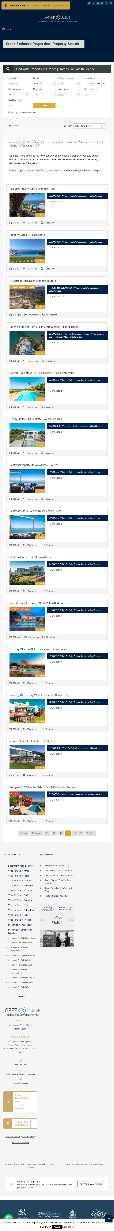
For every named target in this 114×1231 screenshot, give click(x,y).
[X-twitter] (93, 3)
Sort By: (68, 125)
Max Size (15, 100)
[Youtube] (98, 3)
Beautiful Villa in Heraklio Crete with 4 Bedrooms (38, 603)
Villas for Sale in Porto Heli (20, 885)
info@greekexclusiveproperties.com (20, 1074)
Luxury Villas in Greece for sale (58, 870)
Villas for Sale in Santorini (20, 900)
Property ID (13, 78)
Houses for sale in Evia (21, 987)
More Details (56, 201)
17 (68, 833)
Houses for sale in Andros (22, 978)
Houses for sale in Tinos (21, 965)
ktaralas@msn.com (20, 1083)
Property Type (90, 78)
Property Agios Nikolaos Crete (27, 234)
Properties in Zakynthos (23, 163)
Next (89, 833)
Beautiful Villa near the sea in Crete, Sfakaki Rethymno (42, 373)
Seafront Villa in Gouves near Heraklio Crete (35, 511)
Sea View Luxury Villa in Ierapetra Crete (32, 188)
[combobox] (44, 83)
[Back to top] (109, 1218)
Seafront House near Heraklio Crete (31, 557)
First (25, 833)
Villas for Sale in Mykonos (20, 890)
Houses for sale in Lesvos (22, 943)
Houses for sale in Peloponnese (19, 949)
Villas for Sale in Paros (18, 876)
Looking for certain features (23, 112)
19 (81, 833)
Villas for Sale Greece (54, 866)
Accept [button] (57, 1227)
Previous (37, 833)
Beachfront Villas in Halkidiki (21, 866)
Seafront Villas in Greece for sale (59, 875)
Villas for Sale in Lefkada (19, 880)
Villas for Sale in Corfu (18, 895)
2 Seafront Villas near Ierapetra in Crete (33, 280)
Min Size (90, 89)
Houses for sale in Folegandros (19, 971)
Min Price (37, 89)
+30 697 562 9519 (20, 1064)
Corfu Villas (90, 159)
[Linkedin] (106, 3)
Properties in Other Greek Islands (20, 931)
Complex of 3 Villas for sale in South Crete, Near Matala (42, 787)
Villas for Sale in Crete (18, 905)
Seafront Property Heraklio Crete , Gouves (34, 465)
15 (54, 833)
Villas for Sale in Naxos (19, 915)
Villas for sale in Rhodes (19, 920)
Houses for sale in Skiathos (23, 955)
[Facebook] (89, 3)
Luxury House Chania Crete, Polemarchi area (36, 419)
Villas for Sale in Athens (19, 871)
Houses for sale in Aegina (22, 982)
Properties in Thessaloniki (20, 925)
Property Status (65, 78)
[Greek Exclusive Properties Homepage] (57, 17)
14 (47, 833)
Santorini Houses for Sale (66, 159)
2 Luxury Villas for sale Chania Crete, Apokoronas (38, 649)
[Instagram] (111, 3)
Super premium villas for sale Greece (58, 881)
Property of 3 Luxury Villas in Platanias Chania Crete (40, 695)
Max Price (63, 89)
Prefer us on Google (91, 1184)
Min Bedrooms (15, 89)
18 (74, 833)
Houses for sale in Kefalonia (23, 938)
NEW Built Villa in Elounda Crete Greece (33, 741)
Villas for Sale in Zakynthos (21, 910)
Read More (68, 1226)
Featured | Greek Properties (56, 896)
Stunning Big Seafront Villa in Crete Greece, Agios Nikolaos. (44, 326)
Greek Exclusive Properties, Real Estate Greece (57, 22)
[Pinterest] (102, 3)
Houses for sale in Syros (21, 960)
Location (37, 78)
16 (61, 833)
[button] (8, 29)
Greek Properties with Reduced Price (58, 889)
